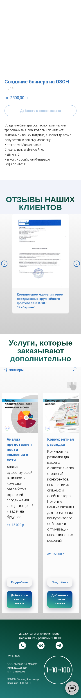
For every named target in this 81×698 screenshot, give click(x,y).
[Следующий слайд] (77, 264)
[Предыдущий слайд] (4, 264)
